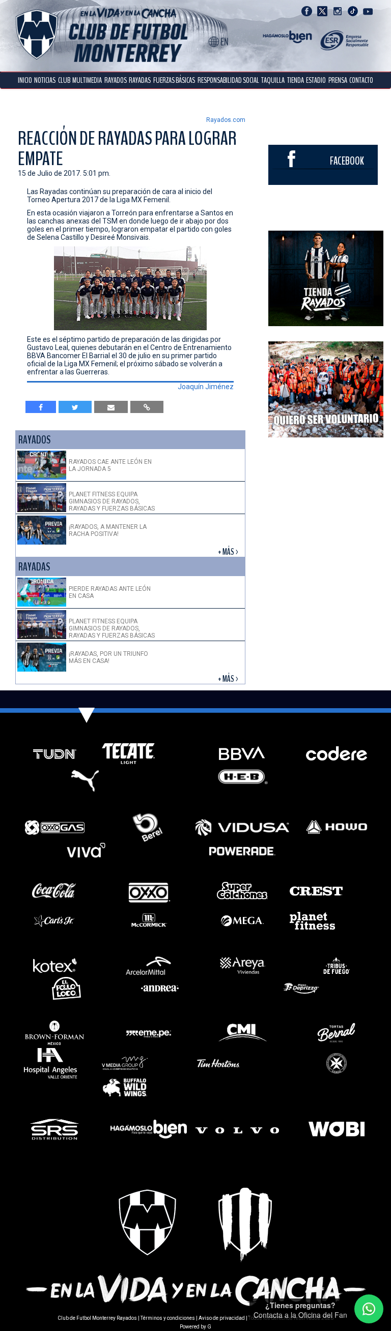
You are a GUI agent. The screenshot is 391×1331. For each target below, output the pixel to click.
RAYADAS (140, 80)
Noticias (44, 80)
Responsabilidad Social (228, 80)
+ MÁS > (229, 552)
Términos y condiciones (168, 1318)
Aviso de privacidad (222, 1318)
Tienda (295, 80)
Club (64, 80)
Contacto (361, 80)
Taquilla (273, 80)
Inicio (25, 80)
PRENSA (337, 80)
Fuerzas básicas (174, 80)
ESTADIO (316, 80)
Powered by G (195, 1326)
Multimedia (87, 80)
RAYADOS (115, 80)
